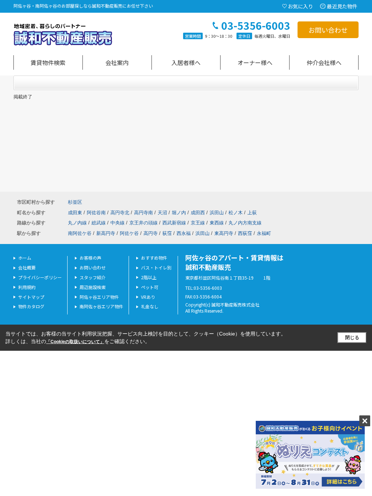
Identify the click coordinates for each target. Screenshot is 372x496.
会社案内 (117, 62)
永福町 (264, 233)
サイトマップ (31, 297)
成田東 (75, 212)
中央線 (117, 222)
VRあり (148, 297)
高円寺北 (119, 212)
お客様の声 (90, 258)
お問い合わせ (328, 29)
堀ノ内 (179, 212)
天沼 (162, 212)
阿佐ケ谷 (129, 233)
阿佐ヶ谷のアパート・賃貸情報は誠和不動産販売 (234, 262)
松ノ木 (236, 212)
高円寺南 (143, 212)
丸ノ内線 (77, 222)
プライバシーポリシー (40, 277)
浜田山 (217, 212)
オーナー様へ (255, 62)
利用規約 (27, 287)
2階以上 (149, 277)
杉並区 (75, 202)
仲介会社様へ (324, 62)
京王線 (198, 222)
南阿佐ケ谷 (80, 233)
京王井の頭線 (143, 222)
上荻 (252, 212)
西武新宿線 (174, 222)
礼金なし (149, 306)
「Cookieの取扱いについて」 (75, 341)
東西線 (217, 222)
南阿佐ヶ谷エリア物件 (101, 306)
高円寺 (150, 233)
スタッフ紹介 (93, 277)
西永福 (184, 233)
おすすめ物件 (154, 258)
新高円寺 (105, 233)
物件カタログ (31, 306)
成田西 (198, 212)
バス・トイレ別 (156, 267)
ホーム (24, 258)
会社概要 (27, 267)
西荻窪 (245, 233)
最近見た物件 (342, 6)
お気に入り (300, 6)
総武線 (99, 222)
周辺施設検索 (93, 287)
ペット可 (149, 287)
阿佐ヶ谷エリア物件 (99, 297)
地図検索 (48, 62)
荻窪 (167, 233)
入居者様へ (186, 62)
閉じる (352, 337)
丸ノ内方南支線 (245, 222)
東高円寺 (223, 233)
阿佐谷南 (96, 212)
